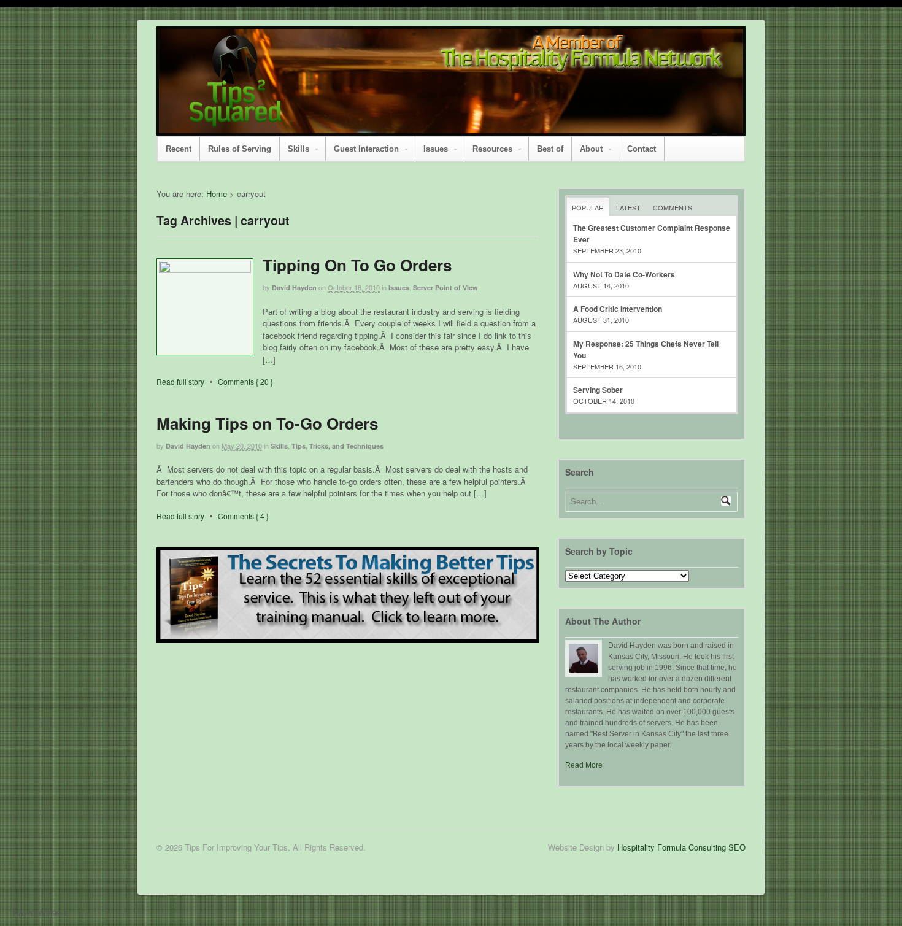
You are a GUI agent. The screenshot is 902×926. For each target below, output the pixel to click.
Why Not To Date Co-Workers (624, 274)
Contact (641, 148)
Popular (588, 207)
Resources (492, 148)
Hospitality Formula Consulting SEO (681, 847)
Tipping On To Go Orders (357, 264)
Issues (435, 148)
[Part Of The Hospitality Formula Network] (236, 121)
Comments (672, 207)
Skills (298, 148)
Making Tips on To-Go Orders (267, 423)
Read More (584, 765)
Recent (178, 148)
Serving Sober (598, 389)
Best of (550, 148)
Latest (628, 207)
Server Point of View (445, 287)
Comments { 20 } (245, 381)
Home (216, 193)
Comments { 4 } (243, 516)
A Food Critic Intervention (617, 308)
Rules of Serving (239, 148)
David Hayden (294, 287)
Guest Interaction (366, 148)
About (591, 148)
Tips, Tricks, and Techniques (337, 445)
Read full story (180, 381)
